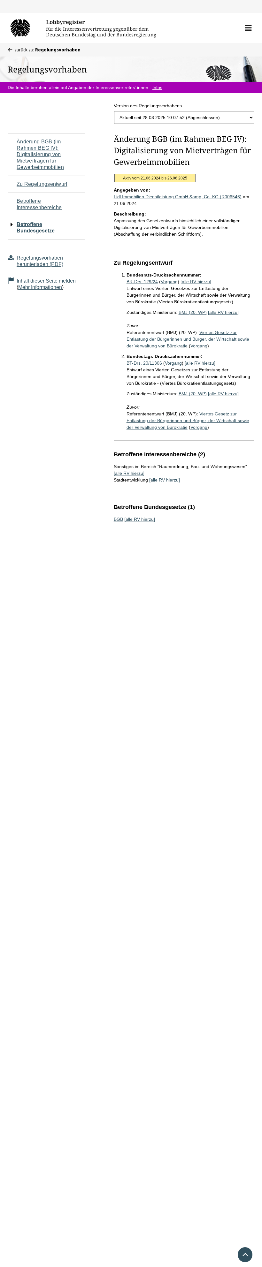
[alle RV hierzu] (196, 281)
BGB (118, 519)
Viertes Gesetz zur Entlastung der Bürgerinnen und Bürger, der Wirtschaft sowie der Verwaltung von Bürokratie (188, 339)
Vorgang (169, 281)
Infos (157, 87)
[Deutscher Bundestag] (24, 27)
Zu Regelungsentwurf (42, 184)
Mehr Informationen (40, 287)
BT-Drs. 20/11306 (144, 363)
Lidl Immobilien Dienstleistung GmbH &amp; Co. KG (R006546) (178, 196)
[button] (248, 27)
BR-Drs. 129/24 (142, 281)
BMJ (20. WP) (193, 312)
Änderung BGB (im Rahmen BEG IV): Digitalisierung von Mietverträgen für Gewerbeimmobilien (40, 154)
